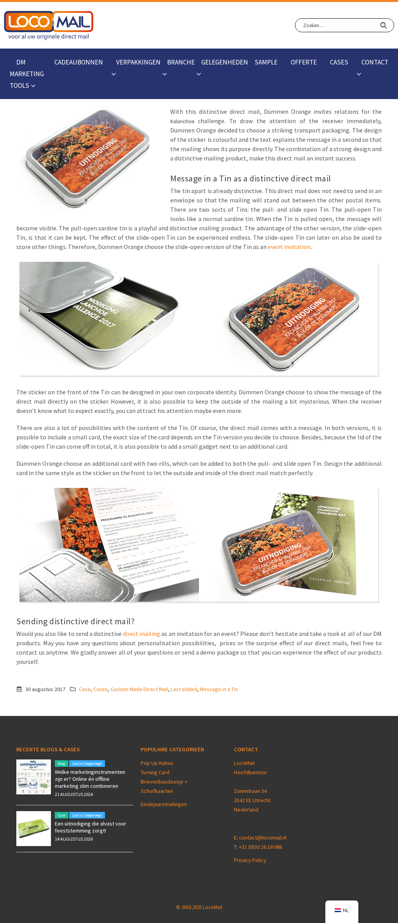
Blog (61, 763)
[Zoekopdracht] (383, 25)
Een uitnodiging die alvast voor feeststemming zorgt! (90, 827)
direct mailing (141, 633)
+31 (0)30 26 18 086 (260, 846)
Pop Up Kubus (157, 762)
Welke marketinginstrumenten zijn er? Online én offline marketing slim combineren (90, 778)
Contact (374, 62)
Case (85, 689)
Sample (266, 62)
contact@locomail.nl (262, 837)
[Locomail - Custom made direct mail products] (49, 25)
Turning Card (155, 772)
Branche (181, 62)
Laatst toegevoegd (87, 763)
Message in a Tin (219, 689)
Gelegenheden (224, 62)
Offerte (304, 62)
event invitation (289, 247)
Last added (184, 689)
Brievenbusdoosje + (165, 781)
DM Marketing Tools (27, 74)
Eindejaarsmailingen (164, 804)
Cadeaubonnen (78, 62)
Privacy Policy (250, 860)
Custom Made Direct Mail (139, 689)
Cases (339, 62)
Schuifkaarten (157, 790)
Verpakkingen (138, 62)
